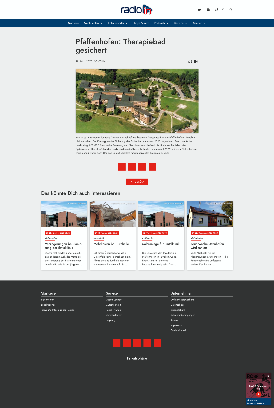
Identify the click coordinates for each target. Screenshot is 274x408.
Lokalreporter (116, 23)
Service (178, 23)
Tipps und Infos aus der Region (57, 310)
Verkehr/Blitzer (114, 315)
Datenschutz (177, 305)
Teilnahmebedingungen (183, 315)
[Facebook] (51, 9)
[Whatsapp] (63, 9)
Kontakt (175, 320)
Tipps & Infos (141, 23)
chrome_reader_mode (196, 61)
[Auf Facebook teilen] (122, 167)
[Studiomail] (44, 9)
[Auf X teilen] (132, 167)
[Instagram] (57, 9)
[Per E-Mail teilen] (152, 167)
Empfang (110, 320)
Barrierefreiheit (178, 330)
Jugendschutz (178, 310)
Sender (197, 23)
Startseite (73, 23)
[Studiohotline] (70, 9)
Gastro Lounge (114, 299)
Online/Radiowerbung (183, 299)
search (231, 10)
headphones (190, 61)
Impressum (176, 325)
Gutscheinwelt (113, 305)
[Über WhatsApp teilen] (142, 167)
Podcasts (159, 23)
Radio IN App (113, 310)
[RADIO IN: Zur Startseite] (137, 9)
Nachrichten (91, 23)
